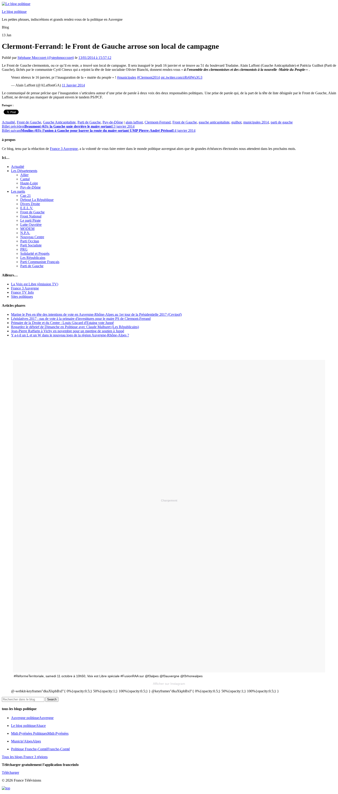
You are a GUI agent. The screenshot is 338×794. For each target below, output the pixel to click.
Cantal (25, 179)
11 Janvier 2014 (73, 85)
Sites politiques (22, 296)
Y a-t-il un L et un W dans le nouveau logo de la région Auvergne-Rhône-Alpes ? (70, 335)
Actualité (8, 122)
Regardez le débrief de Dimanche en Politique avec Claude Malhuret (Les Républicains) (75, 327)
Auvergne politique (32, 718)
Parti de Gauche (89, 122)
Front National (30, 216)
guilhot (236, 122)
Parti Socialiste (31, 245)
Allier (24, 175)
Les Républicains (32, 258)
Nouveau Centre (32, 237)
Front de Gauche (29, 122)
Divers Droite (30, 204)
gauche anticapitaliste (214, 122)
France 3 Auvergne (64, 149)
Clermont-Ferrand (158, 122)
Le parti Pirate (30, 220)
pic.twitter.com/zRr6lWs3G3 (181, 77)
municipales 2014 (256, 122)
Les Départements (24, 171)
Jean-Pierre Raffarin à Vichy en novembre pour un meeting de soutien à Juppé (67, 331)
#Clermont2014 (148, 77)
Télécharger (10, 772)
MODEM (27, 229)
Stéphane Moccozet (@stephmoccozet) (45, 58)
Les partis (18, 191)
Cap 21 (25, 196)
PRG (24, 249)
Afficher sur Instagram (169, 683)
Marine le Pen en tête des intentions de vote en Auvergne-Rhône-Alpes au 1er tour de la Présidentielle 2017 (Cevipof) (96, 314)
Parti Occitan (29, 241)
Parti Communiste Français (39, 262)
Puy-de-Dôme (113, 122)
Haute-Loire (29, 183)
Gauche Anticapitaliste (59, 122)
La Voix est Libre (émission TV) (34, 284)
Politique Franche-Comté (40, 749)
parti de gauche (282, 122)
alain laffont (134, 122)
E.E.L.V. (26, 208)
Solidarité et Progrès (34, 253)
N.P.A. (25, 233)
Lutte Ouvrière (31, 224)
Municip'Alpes (26, 741)
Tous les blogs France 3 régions (25, 757)
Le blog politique (14, 12)
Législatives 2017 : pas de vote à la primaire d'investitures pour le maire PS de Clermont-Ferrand (81, 319)
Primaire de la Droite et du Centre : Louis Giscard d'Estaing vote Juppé (62, 323)
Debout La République (37, 200)
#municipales (126, 77)
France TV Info (22, 292)
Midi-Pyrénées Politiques (40, 733)
